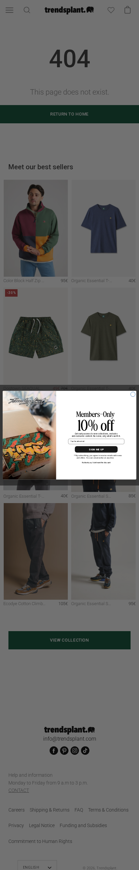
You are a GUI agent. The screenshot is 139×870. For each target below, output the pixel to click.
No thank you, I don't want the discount (96, 463)
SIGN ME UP (96, 449)
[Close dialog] (133, 394)
